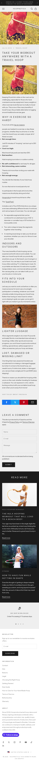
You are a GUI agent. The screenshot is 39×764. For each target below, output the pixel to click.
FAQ (3, 669)
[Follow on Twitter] (9, 742)
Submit (8, 464)
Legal (4, 676)
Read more (6, 538)
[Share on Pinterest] (24, 402)
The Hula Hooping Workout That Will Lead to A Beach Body (17, 516)
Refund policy (7, 698)
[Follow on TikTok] (31, 742)
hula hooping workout (13, 509)
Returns (5, 673)
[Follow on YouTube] (26, 742)
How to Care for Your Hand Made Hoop (16, 691)
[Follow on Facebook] (3, 742)
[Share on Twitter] (15, 402)
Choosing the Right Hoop (11, 680)
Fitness (5, 571)
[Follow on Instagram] (14, 742)
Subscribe (10, 653)
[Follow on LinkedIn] (3, 746)
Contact (5, 665)
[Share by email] (32, 402)
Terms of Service (28, 422)
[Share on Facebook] (6, 402)
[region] (19, 613)
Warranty (5, 701)
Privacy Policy (14, 422)
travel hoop (21, 48)
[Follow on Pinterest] (20, 742)
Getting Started (7, 683)
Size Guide (6, 687)
